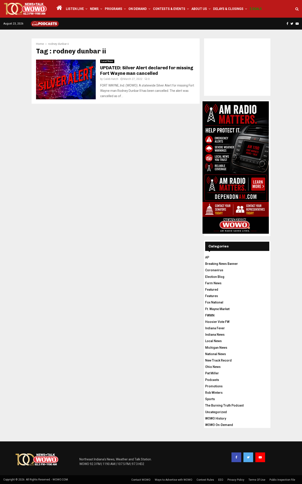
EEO (220, 479)
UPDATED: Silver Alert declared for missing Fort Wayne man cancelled (146, 70)
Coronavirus (214, 270)
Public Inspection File (282, 479)
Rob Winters (214, 392)
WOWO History (215, 418)
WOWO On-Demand (219, 425)
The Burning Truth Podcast (224, 405)
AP (207, 257)
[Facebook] (236, 457)
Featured (211, 289)
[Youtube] (260, 457)
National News (215, 354)
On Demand (137, 9)
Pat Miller (212, 373)
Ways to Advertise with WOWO (173, 479)
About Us (199, 9)
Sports (210, 399)
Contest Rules (205, 479)
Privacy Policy (235, 479)
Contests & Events (169, 9)
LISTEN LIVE (75, 9)
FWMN (209, 315)
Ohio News (213, 367)
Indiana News (215, 334)
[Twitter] (248, 457)
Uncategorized (216, 412)
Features (211, 296)
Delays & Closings (228, 9)
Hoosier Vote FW (217, 322)
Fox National (214, 302)
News (94, 9)
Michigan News (216, 347)
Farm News (213, 283)
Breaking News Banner (221, 264)
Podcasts (212, 380)
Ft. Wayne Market (217, 309)
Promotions (214, 386)
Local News (107, 61)
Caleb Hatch (110, 79)
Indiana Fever (215, 328)
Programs (113, 9)
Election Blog (214, 277)
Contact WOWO (141, 479)
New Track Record (218, 360)
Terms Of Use (256, 479)
